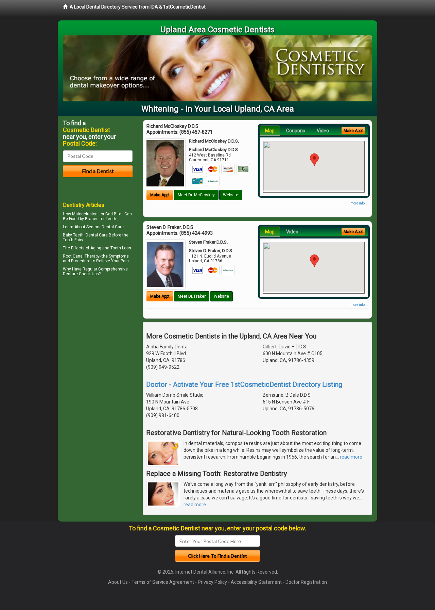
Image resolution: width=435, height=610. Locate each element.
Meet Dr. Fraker (192, 296)
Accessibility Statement (256, 582)
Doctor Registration (306, 582)
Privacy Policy (212, 582)
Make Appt (160, 195)
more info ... (359, 203)
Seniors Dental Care (105, 227)
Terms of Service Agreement (163, 582)
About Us (118, 582)
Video (323, 130)
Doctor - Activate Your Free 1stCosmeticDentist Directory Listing (244, 384)
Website (230, 195)
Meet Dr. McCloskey (196, 195)
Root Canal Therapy (81, 256)
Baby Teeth (73, 235)
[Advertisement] (98, 337)
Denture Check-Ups (81, 273)
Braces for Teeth (100, 218)
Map (270, 130)
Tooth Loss (120, 248)
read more (351, 457)
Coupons (295, 130)
